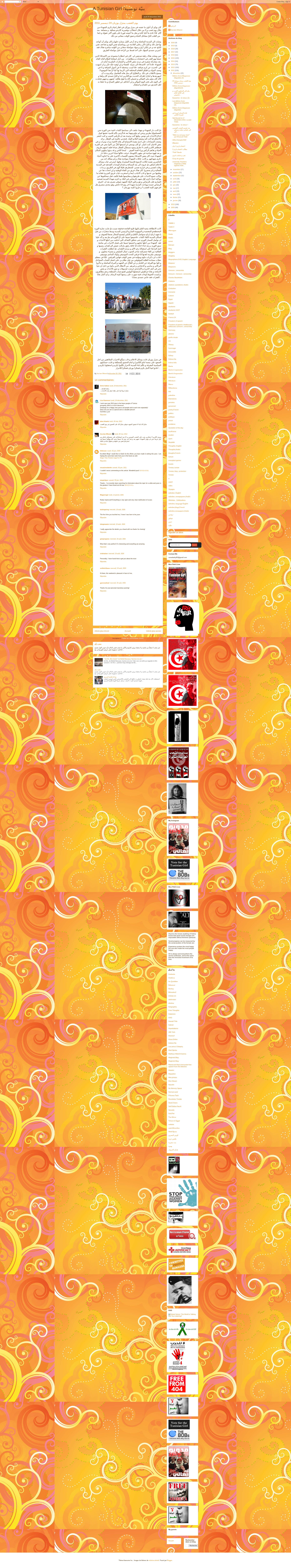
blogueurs (172, 267)
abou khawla (104, 421)
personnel (172, 406)
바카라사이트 (144, 470)
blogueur (171, 263)
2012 (173, 67)
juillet (175, 182)
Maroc (170, 384)
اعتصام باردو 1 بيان (178, 146)
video (170, 486)
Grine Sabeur (104, 386)
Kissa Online (172, 1039)
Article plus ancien (153, 631)
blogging (171, 256)
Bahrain (171, 245)
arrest (170, 241)
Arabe (170, 234)
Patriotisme (172, 399)
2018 (173, 49)
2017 (173, 52)
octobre (176, 172)
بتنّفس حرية (172, 1139)
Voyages (171, 489)
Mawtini (171, 1070)
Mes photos (172, 1077)
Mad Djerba (172, 1050)
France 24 (172, 317)
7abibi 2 (171, 227)
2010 (173, 204)
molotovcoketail (154, 1560)
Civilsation (172, 288)
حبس (170, 522)
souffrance (172, 431)
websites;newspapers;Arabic (178, 511)
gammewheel (104, 583)
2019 (173, 46)
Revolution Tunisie (175, 1099)
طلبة (170, 525)
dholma (171, 1003)
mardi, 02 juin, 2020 (113, 451)
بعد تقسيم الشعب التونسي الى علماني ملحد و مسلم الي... (181, 130)
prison (170, 420)
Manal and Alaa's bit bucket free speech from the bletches (179, 1065)
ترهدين (170, 515)
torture (170, 457)
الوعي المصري (173, 1135)
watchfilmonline (173, 1128)
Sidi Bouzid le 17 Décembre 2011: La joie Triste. (181, 120)
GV (169, 341)
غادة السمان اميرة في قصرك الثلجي (179, 114)
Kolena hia (172, 359)
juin (174, 185)
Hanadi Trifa (172, 1021)
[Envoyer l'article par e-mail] (126, 373)
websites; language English (178, 504)
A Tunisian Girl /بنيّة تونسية (119, 8)
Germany (171, 330)
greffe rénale (173, 337)
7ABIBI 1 (171, 223)
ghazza (171, 334)
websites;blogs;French (176, 507)
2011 (173, 70)
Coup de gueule (178, 159)
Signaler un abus (175, 532)
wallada (171, 1124)
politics (170, 413)
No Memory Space (175, 1088)
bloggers (171, 252)
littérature (171, 381)
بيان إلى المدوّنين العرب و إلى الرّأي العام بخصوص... (180, 93)
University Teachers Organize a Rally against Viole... (179, 163)
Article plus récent (102, 631)
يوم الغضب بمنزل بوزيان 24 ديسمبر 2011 (181, 82)
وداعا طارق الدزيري (110, 677)
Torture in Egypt (174, 1121)
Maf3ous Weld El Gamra (177, 1054)
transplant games (174, 460)
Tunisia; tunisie (173, 467)
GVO (170, 1018)
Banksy (171, 989)
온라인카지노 (129, 485)
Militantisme (172, 388)
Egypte (170, 303)
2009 (173, 207)
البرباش (173, 26)
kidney (170, 355)
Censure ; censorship (176, 270)
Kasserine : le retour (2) (180, 98)
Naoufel (171, 1085)
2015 (173, 58)
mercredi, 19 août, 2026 (117, 509)
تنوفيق (170, 518)
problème (171, 424)
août (175, 179)
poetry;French (173, 410)
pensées (171, 402)
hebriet (170, 1025)
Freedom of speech (175, 321)
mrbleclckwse (105, 568)
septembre (177, 175)
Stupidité (171, 442)
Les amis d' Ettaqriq (175, 1046)
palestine (171, 395)
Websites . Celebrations (177, 500)
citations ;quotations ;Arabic (178, 285)
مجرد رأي (98, 644)
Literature (171, 377)
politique (171, 417)
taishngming (104, 509)
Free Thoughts (173, 1010)
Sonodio (171, 1110)
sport (170, 439)
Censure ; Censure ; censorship (179, 274)
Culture (171, 296)
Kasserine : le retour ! (180, 125)
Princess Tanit (173, 1095)
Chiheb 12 (172, 996)
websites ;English (174, 493)
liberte (170, 366)
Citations (171, 281)
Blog (170, 249)
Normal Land (173, 1092)
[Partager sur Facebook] (137, 374)
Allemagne (172, 230)
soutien (171, 435)
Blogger (169, 1560)
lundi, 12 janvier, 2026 (116, 495)
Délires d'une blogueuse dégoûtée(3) (181, 87)
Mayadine (172, 1074)
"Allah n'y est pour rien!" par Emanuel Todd (181, 136)
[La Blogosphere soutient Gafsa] (178, 853)
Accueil (128, 631)
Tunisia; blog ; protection (177, 471)
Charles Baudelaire (175, 277)
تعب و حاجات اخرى (179, 155)
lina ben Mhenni (105, 434)
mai (174, 188)
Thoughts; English (174, 446)
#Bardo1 (175, 143)
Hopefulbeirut (173, 1028)
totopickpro (104, 480)
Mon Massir (172, 1081)
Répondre (103, 394)
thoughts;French (174, 453)
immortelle (172, 352)
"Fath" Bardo (177, 152)
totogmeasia (104, 524)
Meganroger (104, 495)
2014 (173, 61)
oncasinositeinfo (106, 467)
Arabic (170, 238)
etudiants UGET (174, 310)
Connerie (171, 292)
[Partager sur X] (135, 374)
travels (170, 464)
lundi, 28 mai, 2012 (116, 421)
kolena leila (172, 363)
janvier (175, 200)
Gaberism (172, 1014)
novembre (177, 169)
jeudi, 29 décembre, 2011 (118, 386)
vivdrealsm (104, 553)
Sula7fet (171, 1113)
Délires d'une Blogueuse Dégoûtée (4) (181, 77)
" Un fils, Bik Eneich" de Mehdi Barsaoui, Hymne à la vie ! (123, 659)
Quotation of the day (175, 428)
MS (169, 392)
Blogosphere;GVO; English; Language (182, 259)
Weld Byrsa (172, 1132)
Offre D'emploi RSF (179, 140)
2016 (173, 55)
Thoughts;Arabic (174, 449)
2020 (173, 42)
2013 (173, 64)
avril (174, 191)
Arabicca (171, 978)
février (175, 197)
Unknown (103, 451)
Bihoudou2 (172, 992)
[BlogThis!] (133, 374)
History (170, 344)
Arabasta (171, 974)
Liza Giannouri (105, 400)
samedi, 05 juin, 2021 (119, 467)
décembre (177, 73)
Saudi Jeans (172, 1103)
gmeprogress (104, 539)
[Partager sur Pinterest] (139, 374)
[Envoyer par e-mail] (130, 374)
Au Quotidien (173, 981)
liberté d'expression (175, 373)
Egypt (170, 299)
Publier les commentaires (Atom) (132, 638)
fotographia (172, 1007)
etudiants (171, 306)
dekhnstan (172, 999)
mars (175, 194)
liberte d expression (175, 370)
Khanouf (171, 1036)
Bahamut (171, 985)
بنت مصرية (172, 1142)
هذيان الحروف (173, 1150)
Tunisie (171, 475)
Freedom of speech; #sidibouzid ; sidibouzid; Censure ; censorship (180, 325)
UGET (170, 482)
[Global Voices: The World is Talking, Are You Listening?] (182, 1316)
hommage (172, 348)
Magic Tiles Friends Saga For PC (111, 458)
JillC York (171, 1032)
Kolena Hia (172, 1043)
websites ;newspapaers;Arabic (179, 496)
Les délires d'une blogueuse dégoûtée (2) (180, 103)
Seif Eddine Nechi (174, 1106)
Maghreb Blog (173, 1057)
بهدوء (170, 1146)
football (171, 314)
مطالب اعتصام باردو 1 (179, 149)
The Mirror (172, 1117)
